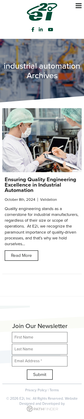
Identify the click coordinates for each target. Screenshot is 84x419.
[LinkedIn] (41, 29)
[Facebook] (33, 29)
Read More (21, 255)
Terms (54, 390)
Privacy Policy (36, 390)
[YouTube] (51, 29)
